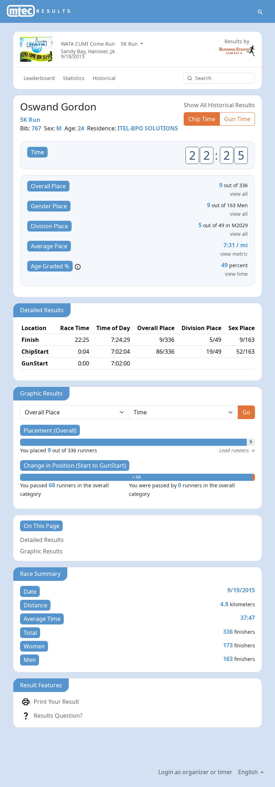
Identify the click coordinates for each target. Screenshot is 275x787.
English (248, 772)
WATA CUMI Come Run (88, 43)
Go (246, 412)
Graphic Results (41, 551)
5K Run (130, 43)
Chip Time (201, 119)
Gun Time (237, 119)
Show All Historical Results (219, 105)
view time (236, 273)
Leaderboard (39, 78)
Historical (104, 78)
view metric (234, 253)
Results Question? (58, 715)
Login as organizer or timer (195, 772)
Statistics (74, 78)
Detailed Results (42, 540)
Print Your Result (56, 702)
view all (239, 193)
